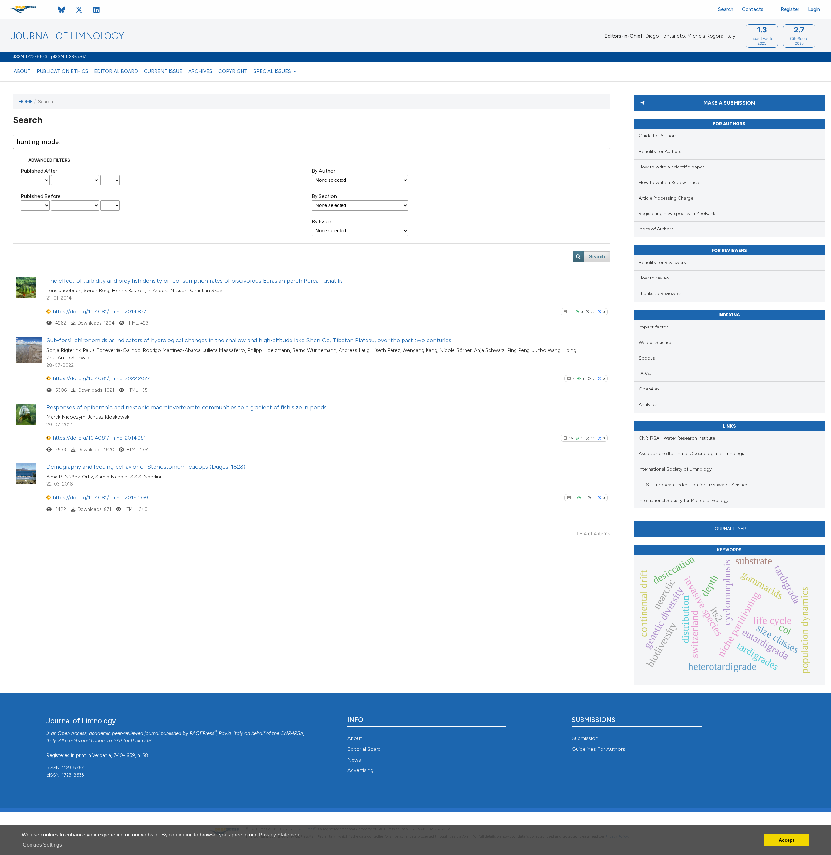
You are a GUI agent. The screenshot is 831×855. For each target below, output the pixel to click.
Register (790, 9)
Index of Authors (656, 229)
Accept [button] (786, 840)
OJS (146, 741)
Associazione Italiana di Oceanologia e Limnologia (692, 453)
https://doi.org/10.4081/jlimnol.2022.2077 (101, 378)
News (354, 760)
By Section (324, 196)
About (22, 71)
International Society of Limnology (675, 469)
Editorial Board (116, 71)
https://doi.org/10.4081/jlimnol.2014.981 (99, 438)
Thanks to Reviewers (660, 293)
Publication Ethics (62, 71)
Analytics (648, 404)
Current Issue (163, 71)
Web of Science (655, 342)
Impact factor (653, 327)
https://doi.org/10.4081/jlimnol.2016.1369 (100, 497)
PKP (117, 741)
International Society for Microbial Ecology (684, 500)
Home (25, 102)
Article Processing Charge (666, 198)
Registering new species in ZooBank (677, 213)
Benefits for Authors (660, 151)
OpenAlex (649, 389)
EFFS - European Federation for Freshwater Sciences (694, 485)
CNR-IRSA (291, 733)
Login (814, 9)
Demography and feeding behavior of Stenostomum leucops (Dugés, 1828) (145, 466)
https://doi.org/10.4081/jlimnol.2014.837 (99, 311)
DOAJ (645, 373)
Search (725, 9)
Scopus (647, 358)
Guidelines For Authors (598, 749)
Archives (200, 71)
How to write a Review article (669, 182)
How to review (654, 278)
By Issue (321, 221)
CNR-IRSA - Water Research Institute (677, 438)
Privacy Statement (280, 834)
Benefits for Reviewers (662, 262)
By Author (323, 171)
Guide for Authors (658, 136)
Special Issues (273, 71)
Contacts (752, 9)
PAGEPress (202, 733)
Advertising (360, 770)
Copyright (232, 71)
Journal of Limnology (67, 36)
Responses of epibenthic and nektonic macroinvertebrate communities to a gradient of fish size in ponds (186, 407)
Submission (585, 738)
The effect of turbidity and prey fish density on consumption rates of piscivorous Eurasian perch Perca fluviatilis (194, 280)
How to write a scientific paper (671, 167)
